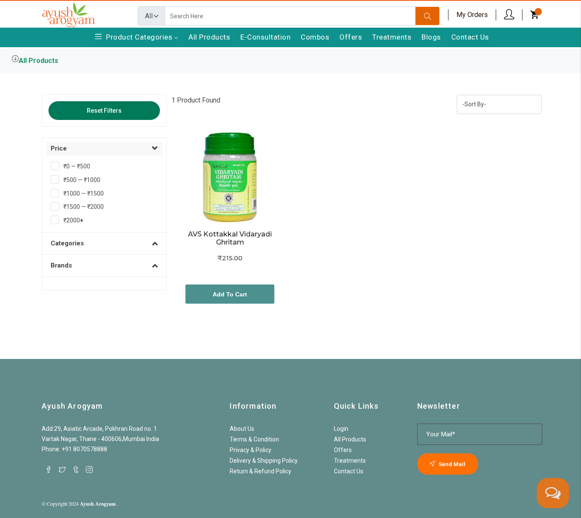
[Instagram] (89, 469)
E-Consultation (265, 37)
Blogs (431, 37)
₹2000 (73, 220)
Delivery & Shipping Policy (264, 460)
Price (59, 148)
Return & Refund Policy (260, 471)
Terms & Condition (254, 439)
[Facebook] (48, 469)
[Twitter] (62, 469)
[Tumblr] (76, 469)
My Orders (472, 15)
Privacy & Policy (250, 450)
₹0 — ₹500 (76, 166)
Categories (67, 243)
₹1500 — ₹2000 (83, 206)
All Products (209, 37)
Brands (61, 265)
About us (242, 428)
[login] (509, 14)
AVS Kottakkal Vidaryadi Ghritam (230, 238)
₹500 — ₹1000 (81, 179)
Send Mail (451, 464)
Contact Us (470, 37)
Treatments (391, 37)
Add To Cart (230, 294)
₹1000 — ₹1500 (83, 193)
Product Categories (140, 37)
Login (341, 428)
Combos (315, 37)
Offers (350, 37)
